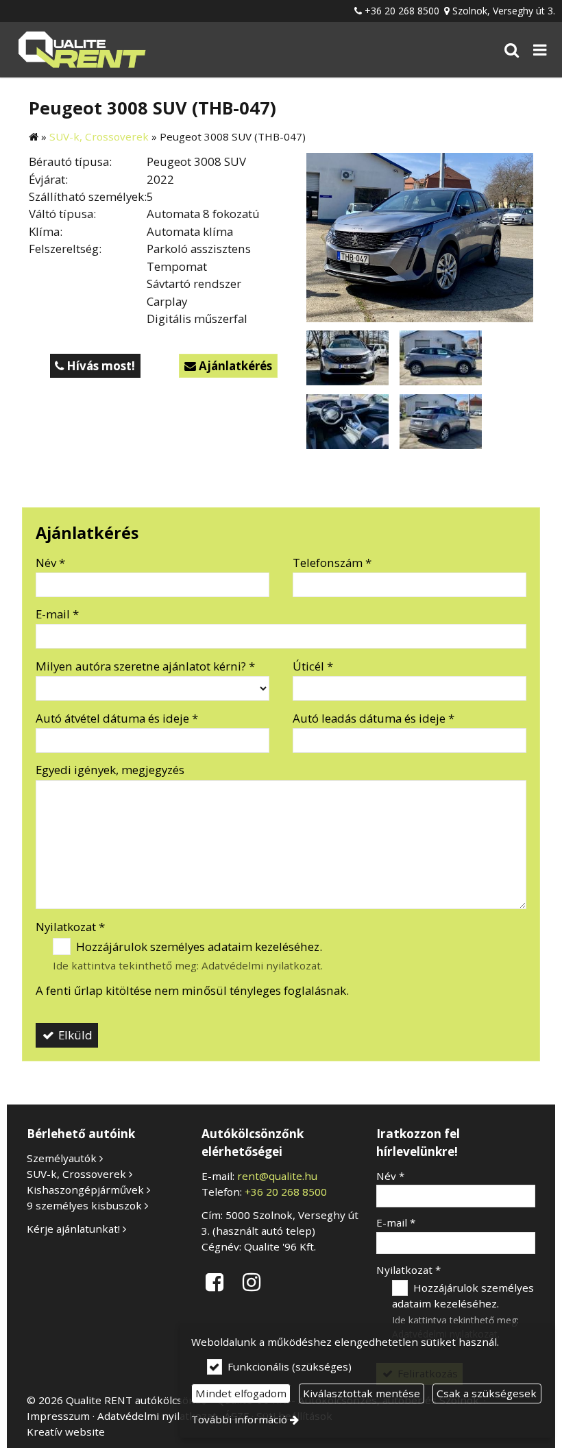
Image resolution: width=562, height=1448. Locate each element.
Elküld (74, 1035)
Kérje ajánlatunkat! (73, 1228)
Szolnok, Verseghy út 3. (503, 10)
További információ (239, 1419)
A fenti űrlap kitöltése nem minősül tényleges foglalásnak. (192, 990)
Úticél (313, 666)
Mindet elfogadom (240, 1393)
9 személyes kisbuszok (84, 1205)
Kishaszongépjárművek (85, 1189)
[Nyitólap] (81, 49)
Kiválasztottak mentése (361, 1393)
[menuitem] (81, 49)
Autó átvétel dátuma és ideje (117, 718)
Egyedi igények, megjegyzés (110, 769)
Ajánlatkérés (228, 366)
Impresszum (58, 1416)
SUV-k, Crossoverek (76, 1174)
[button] (540, 49)
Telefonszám (332, 562)
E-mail (57, 614)
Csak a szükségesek (487, 1393)
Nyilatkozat (70, 926)
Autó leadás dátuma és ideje (373, 718)
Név (50, 562)
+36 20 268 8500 (402, 10)
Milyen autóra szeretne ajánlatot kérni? (145, 666)
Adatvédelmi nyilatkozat (261, 965)
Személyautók (62, 1158)
